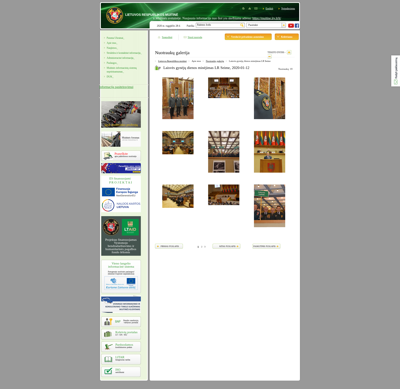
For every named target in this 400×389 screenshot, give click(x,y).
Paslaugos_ (112, 62)
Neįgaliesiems (288, 8)
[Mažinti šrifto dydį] (270, 56)
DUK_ (110, 76)
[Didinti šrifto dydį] (289, 52)
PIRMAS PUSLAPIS (170, 246)
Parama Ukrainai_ (115, 37)
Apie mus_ (112, 42)
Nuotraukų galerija (215, 61)
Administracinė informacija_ (121, 57)
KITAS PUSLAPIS (227, 246)
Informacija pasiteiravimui (116, 87)
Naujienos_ (112, 47)
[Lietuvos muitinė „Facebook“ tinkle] (297, 26)
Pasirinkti (253, 25)
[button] (395, 70)
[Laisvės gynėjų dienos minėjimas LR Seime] (178, 119)
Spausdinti (167, 37)
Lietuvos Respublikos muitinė (172, 61)
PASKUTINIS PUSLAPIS (264, 246)
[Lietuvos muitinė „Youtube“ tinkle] (291, 26)
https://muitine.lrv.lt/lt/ (256, 18)
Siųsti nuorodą (195, 37)
